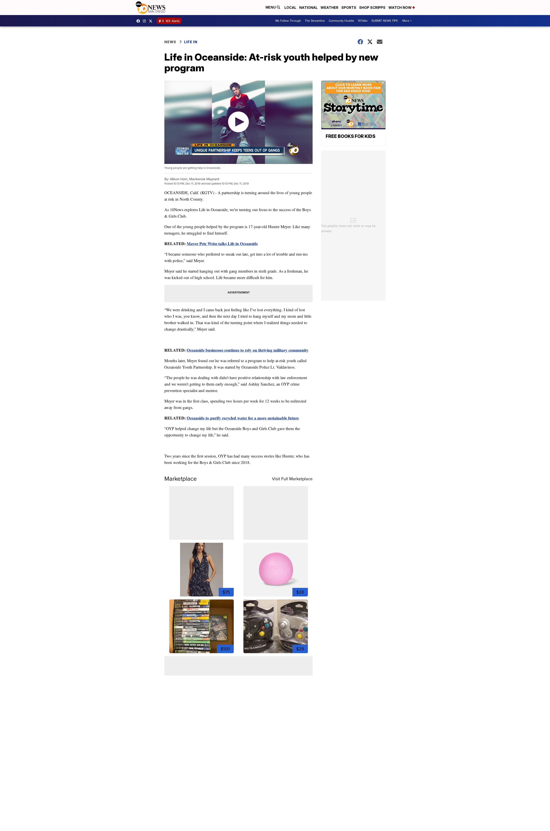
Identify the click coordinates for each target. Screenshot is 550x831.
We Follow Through (288, 20)
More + (407, 20)
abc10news (139, 21)
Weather (329, 7)
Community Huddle (341, 20)
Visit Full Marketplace (292, 479)
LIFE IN (190, 42)
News (170, 42)
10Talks (363, 20)
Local (290, 7)
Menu (271, 7)
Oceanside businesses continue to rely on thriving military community (248, 350)
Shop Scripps (372, 7)
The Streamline (315, 20)
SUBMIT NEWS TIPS (384, 20)
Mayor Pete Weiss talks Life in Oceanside (222, 243)
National (308, 7)
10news (151, 21)
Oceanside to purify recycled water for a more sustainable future (243, 418)
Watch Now (400, 7)
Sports (348, 7)
